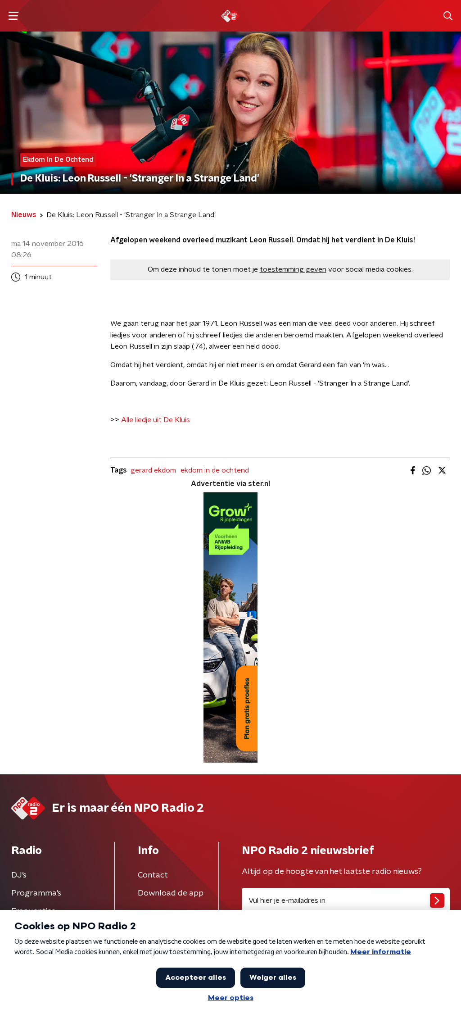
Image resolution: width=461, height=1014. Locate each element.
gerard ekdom (153, 470)
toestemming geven (293, 269)
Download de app (170, 893)
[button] (13, 16)
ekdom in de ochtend (215, 470)
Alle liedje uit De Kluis (155, 419)
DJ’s (19, 875)
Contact (153, 875)
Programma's (36, 893)
